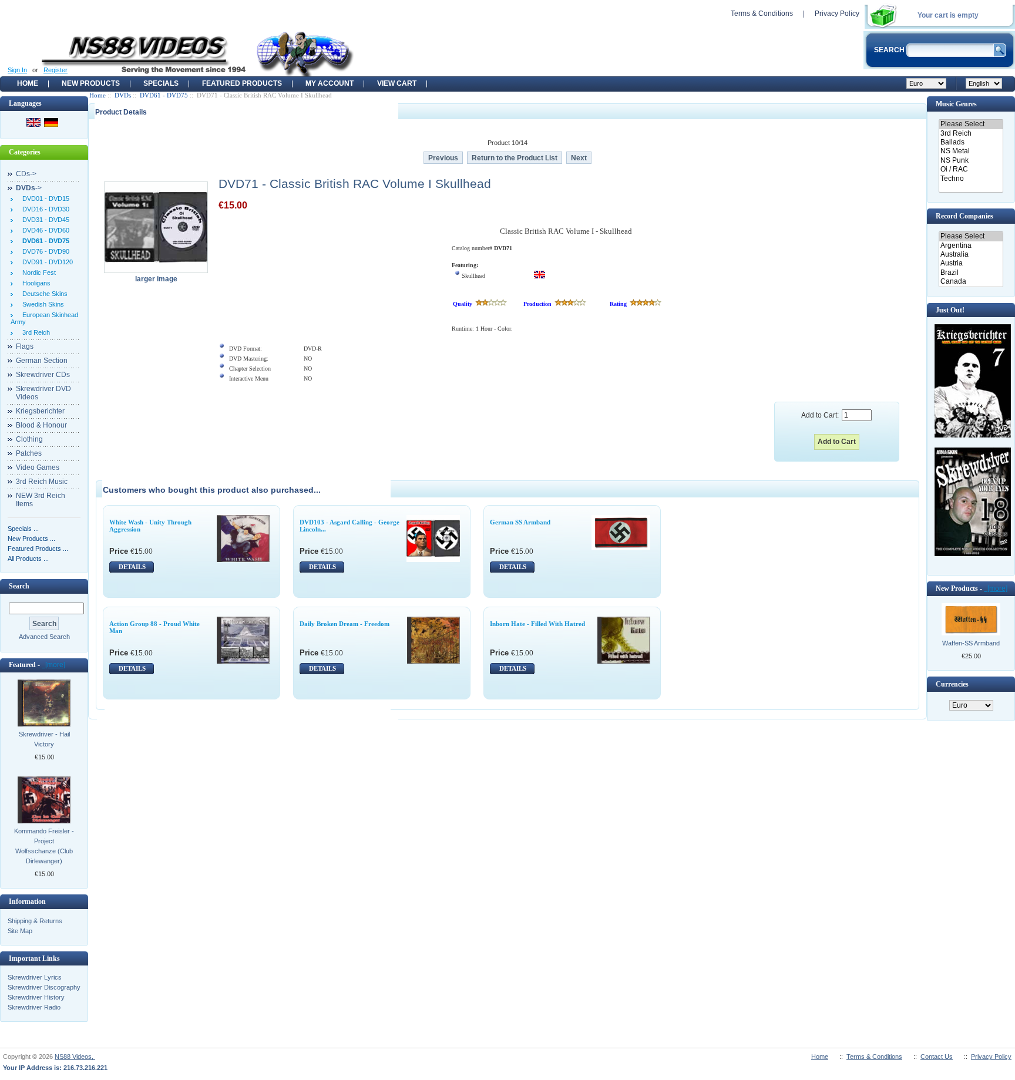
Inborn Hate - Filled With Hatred (537, 623)
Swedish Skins (41, 304)
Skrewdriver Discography (44, 987)
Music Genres (956, 104)
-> (29, 188)
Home (27, 83)
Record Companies (964, 216)
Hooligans (35, 283)
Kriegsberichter (40, 411)
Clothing (29, 439)
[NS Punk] (970, 160)
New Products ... (31, 538)
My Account (329, 83)
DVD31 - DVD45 (44, 219)
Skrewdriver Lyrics (35, 977)
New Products (91, 83)
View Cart (396, 83)
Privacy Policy (837, 13)
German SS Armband (520, 522)
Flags (24, 346)
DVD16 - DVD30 (44, 209)
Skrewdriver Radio (34, 1007)
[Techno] (970, 178)
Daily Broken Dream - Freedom (344, 623)
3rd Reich (34, 332)
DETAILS (132, 566)
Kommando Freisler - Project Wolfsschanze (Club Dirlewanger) (44, 845)
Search (19, 586)
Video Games (37, 467)
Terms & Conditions (762, 13)
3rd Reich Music (42, 481)
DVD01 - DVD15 (44, 198)
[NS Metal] (970, 151)
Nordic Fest (37, 272)
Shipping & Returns (35, 920)
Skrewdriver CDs (43, 375)
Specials (161, 83)
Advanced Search (44, 636)
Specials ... (23, 528)
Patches (29, 453)
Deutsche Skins (43, 293)
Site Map (20, 930)
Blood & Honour (41, 425)
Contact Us (936, 1056)
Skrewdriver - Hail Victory (44, 739)
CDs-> (26, 174)
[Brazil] (970, 272)
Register (55, 69)
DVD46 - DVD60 (44, 230)
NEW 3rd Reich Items (40, 500)
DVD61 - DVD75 (164, 95)
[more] (53, 665)
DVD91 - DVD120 (46, 261)
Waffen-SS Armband (971, 643)
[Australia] (970, 254)
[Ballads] (970, 142)
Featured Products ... (38, 548)
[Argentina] (970, 245)
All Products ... (28, 558)
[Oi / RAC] (970, 169)
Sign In (17, 69)
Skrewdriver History (36, 997)
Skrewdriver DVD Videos (43, 393)
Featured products (242, 83)
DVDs (123, 95)
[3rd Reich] (970, 133)
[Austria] (970, 263)
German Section (42, 360)
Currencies (952, 684)
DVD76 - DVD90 (44, 251)
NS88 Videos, (75, 1056)
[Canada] (970, 281)
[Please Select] (970, 124)
